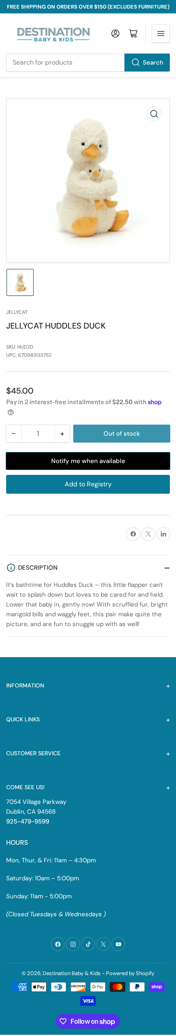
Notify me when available (88, 461)
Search (153, 62)
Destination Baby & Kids (72, 973)
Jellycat (17, 312)
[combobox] (88, 63)
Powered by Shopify (130, 973)
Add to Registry (88, 484)
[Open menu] (161, 34)
